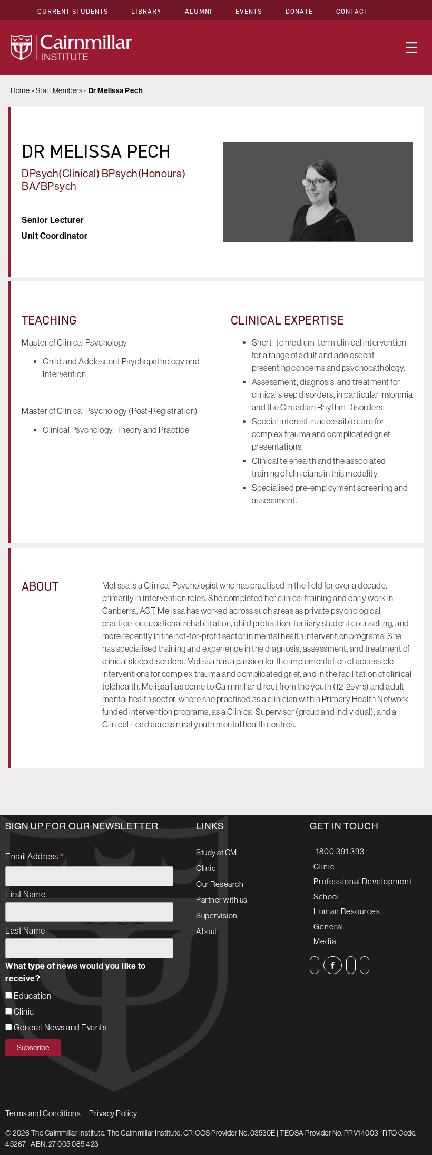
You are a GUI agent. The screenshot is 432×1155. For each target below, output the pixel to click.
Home (20, 90)
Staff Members (59, 90)
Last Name (25, 930)
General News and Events (60, 1027)
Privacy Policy (113, 1113)
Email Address (35, 857)
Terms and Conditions (43, 1113)
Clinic (24, 1011)
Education (33, 995)
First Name (25, 894)
